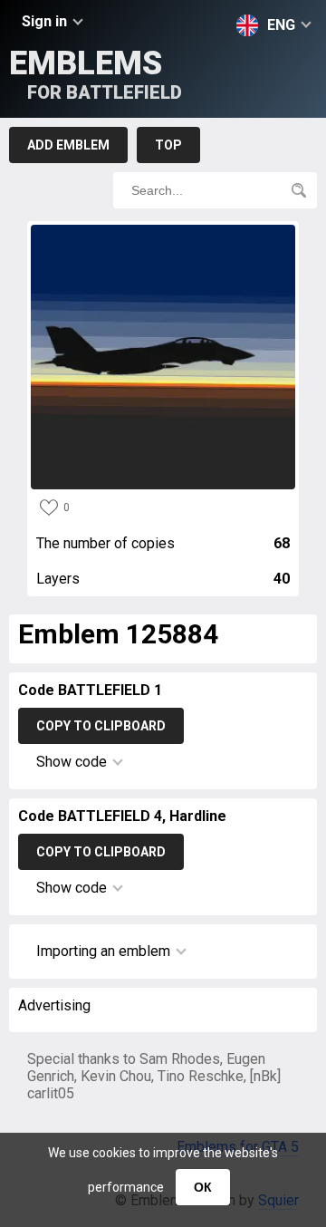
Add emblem (68, 145)
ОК (203, 1187)
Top (168, 145)
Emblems (95, 73)
